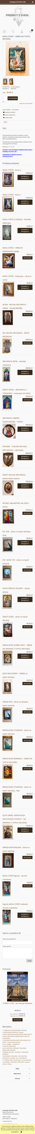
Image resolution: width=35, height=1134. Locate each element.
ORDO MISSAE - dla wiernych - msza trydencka (17, 1060)
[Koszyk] (30, 31)
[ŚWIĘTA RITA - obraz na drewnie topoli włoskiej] (10, 714)
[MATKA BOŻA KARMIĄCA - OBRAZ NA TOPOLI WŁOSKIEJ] (10, 771)
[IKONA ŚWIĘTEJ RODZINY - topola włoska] (10, 601)
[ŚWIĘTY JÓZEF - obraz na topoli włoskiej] (10, 629)
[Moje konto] (22, 31)
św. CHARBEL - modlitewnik (12, 1044)
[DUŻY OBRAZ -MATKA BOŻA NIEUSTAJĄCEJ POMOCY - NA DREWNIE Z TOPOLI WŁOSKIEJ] (10, 832)
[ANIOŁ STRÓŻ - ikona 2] (10, 179)
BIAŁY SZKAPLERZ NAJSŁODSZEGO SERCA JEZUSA (18, 1034)
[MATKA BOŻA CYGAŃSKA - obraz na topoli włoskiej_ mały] (10, 800)
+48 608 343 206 (7, 1121)
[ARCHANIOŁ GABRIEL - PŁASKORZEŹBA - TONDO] (10, 431)
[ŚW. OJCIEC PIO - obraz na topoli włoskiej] (10, 573)
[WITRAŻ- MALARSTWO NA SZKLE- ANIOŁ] (10, 516)
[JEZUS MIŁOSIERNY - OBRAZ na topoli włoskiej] (10, 686)
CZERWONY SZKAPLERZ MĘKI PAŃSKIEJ (15, 1030)
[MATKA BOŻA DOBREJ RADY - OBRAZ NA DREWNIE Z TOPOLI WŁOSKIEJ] (10, 658)
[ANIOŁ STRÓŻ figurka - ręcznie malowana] (10, 888)
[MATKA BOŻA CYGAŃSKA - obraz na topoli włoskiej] (10, 743)
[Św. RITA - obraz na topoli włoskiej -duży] (10, 544)
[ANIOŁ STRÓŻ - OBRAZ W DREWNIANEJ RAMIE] (10, 260)
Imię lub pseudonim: (9, 939)
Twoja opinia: (7, 946)
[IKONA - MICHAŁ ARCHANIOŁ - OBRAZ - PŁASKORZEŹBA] (10, 317)
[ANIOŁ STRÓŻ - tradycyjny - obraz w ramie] (10, 289)
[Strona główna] (17, 16)
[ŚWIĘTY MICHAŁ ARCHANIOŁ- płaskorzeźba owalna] (10, 487)
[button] (4, 31)
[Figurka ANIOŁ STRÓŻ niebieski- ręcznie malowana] (10, 917)
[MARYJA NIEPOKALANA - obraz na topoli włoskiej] (10, 860)
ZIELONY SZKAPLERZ (10, 1046)
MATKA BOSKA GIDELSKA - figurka (13, 1032)
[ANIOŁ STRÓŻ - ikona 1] (10, 204)
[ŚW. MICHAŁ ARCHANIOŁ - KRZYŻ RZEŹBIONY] (10, 346)
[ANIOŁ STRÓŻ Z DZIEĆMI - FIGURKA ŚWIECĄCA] (10, 232)
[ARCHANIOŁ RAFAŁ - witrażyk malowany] (10, 374)
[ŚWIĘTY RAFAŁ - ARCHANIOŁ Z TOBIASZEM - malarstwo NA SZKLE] (10, 402)
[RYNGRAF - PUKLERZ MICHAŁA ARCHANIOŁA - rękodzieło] (10, 459)
